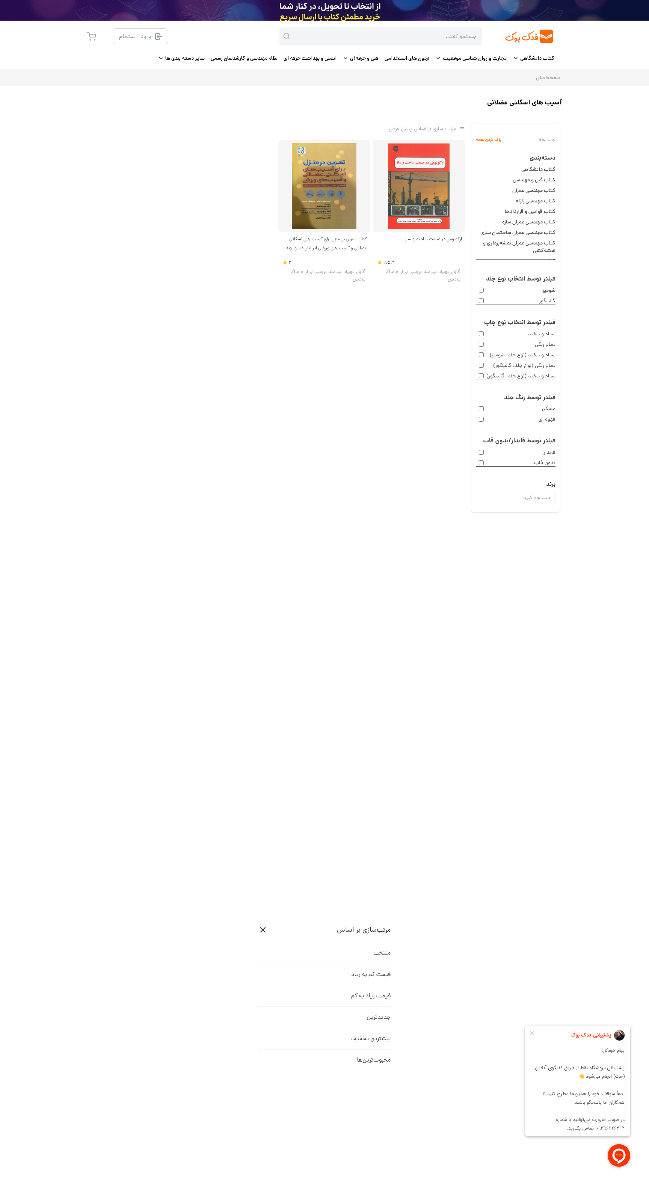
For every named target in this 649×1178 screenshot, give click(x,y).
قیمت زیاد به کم (371, 995)
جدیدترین (379, 1017)
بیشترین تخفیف (370, 1038)
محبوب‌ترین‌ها (374, 1060)
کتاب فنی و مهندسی (534, 180)
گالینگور (547, 301)
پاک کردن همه (488, 140)
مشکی (548, 408)
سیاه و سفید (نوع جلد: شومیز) (522, 355)
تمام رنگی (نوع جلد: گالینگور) (524, 365)
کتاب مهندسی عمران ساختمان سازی (517, 232)
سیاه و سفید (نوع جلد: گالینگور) (520, 376)
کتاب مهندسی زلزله (535, 201)
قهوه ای (547, 419)
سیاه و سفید (541, 334)
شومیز (548, 290)
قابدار (549, 452)
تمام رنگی (545, 344)
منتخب (382, 953)
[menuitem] (533, 58)
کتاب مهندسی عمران (533, 190)
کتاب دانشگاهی (538, 169)
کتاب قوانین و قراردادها (530, 211)
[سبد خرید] (91, 36)
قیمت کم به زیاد (371, 974)
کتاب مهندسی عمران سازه (528, 222)
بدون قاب (544, 462)
